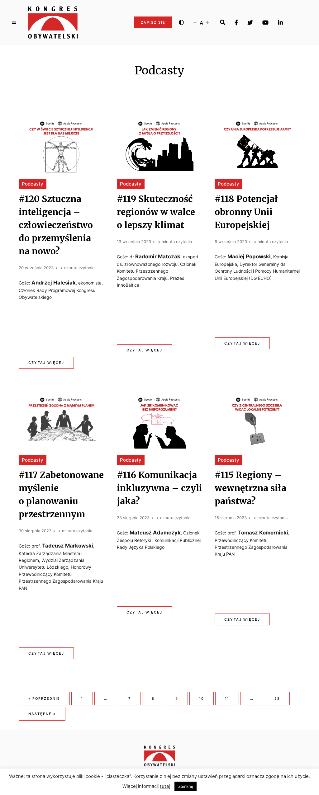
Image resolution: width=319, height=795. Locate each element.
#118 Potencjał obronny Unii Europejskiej (246, 212)
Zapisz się (153, 22)
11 (227, 698)
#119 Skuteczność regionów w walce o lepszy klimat (156, 212)
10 (201, 698)
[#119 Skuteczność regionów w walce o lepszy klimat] (159, 144)
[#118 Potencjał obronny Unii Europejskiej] (257, 144)
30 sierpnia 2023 (35, 530)
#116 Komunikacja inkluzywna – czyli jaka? (159, 488)
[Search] (222, 22)
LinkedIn (280, 22)
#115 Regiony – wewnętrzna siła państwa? (250, 488)
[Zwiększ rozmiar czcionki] (207, 22)
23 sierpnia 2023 (133, 517)
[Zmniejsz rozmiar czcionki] (195, 22)
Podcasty (32, 184)
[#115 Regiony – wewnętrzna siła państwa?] (257, 420)
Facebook (236, 22)
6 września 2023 (231, 241)
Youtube (265, 22)
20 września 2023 (36, 267)
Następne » (42, 714)
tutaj (165, 786)
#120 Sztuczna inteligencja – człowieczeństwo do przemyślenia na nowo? (56, 225)
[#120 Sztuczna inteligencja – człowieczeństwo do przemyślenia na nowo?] (61, 144)
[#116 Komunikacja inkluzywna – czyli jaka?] (159, 420)
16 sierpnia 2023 (231, 517)
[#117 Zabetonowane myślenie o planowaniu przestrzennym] (61, 420)
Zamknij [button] (185, 786)
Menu (14, 22)
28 (277, 698)
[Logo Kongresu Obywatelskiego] (53, 22)
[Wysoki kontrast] (181, 22)
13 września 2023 (134, 241)
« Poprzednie (44, 698)
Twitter (250, 22)
